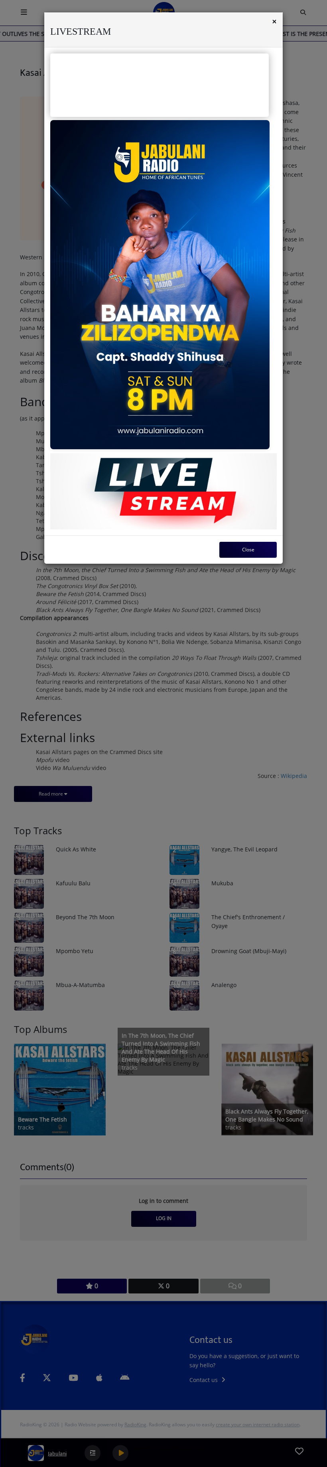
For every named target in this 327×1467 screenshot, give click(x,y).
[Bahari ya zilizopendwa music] (160, 284)
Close (248, 549)
